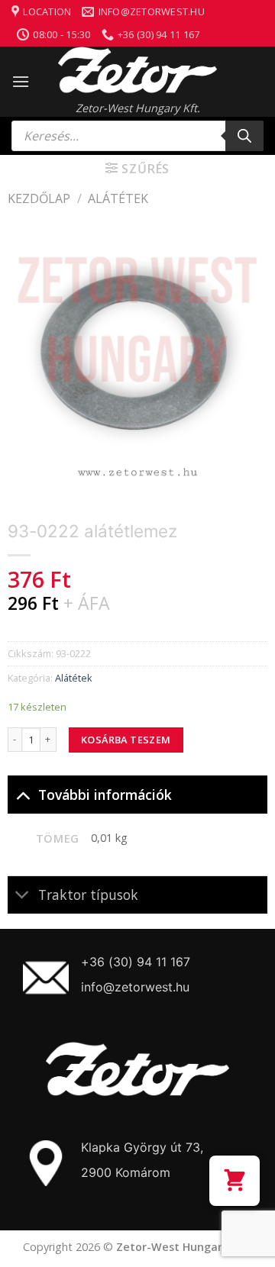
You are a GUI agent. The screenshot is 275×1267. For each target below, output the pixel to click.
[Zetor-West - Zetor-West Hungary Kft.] (137, 70)
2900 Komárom (125, 1172)
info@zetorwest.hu (135, 987)
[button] (234, 1181)
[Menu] (20, 81)
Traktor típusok (88, 894)
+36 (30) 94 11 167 (135, 961)
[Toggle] (22, 794)
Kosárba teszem (125, 739)
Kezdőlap (39, 198)
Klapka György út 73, (142, 1147)
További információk (105, 794)
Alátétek (118, 198)
